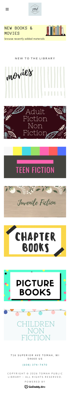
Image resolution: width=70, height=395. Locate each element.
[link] (35, 9)
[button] (5, 9)
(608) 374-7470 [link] (35, 364)
